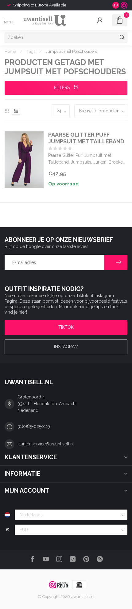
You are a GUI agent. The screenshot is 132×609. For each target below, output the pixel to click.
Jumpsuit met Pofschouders (71, 51)
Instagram (66, 346)
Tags (30, 51)
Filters (62, 87)
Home (10, 51)
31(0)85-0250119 (33, 426)
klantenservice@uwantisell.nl (45, 443)
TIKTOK (66, 327)
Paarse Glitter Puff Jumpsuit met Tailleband (86, 138)
